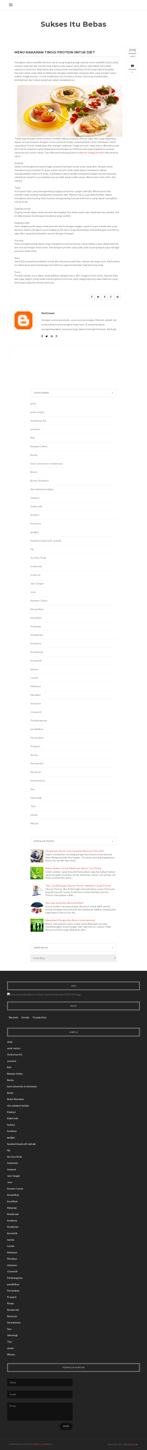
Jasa (32, 591)
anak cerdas (37, 412)
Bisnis (33, 471)
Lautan (34, 677)
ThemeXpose (130, 1444)
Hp (32, 549)
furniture (35, 523)
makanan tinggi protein (90, 152)
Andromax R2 (38, 420)
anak (33, 403)
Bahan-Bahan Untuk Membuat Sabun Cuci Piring (73, 868)
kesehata (35, 643)
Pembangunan (38, 720)
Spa (32, 789)
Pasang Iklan (39, 1017)
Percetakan (37, 737)
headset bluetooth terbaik (45, 540)
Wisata (34, 823)
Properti (35, 746)
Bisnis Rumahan (39, 480)
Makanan (35, 686)
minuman (35, 703)
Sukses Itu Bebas (73, 24)
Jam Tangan (37, 583)
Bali (32, 437)
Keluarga (35, 626)
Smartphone (37, 780)
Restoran (35, 771)
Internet (35, 574)
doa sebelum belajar (41, 489)
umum (33, 814)
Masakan (35, 694)
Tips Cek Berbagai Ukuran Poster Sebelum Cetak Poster (78, 885)
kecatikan (36, 617)
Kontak (25, 1017)
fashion (34, 514)
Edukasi (34, 497)
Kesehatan (36, 651)
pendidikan (36, 729)
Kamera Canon (39, 600)
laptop (34, 669)
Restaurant (37, 763)
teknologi (36, 797)
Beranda (13, 1017)
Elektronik (36, 506)
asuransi (35, 429)
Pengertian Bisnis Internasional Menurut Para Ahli (74, 850)
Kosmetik (36, 660)
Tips (33, 806)
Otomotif (35, 712)
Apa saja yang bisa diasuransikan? (64, 902)
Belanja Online (38, 446)
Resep (34, 754)
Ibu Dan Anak (38, 557)
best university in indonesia (46, 463)
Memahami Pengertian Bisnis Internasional (70, 920)
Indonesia (36, 566)
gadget (34, 532)
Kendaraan (36, 634)
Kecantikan (37, 609)
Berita (34, 454)
